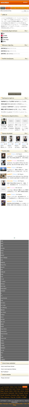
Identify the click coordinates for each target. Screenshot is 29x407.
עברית (22, 389)
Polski (16, 393)
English (2, 389)
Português (20, 393)
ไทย (26, 395)
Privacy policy (19, 403)
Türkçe (2, 397)
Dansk (15, 387)
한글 (18, 391)
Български (6, 387)
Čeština (12, 387)
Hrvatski (26, 389)
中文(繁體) (24, 397)
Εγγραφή (8, 8)
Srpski (18, 395)
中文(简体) (18, 397)
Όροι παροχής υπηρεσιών (7, 403)
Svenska (22, 395)
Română (26, 393)
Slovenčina (7, 395)
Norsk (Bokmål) (4, 393)
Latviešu (27, 391)
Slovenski (13, 395)
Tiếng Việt (12, 397)
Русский (2, 395)
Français (18, 389)
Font (25, 10)
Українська (7, 397)
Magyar (2, 391)
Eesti (10, 389)
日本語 (15, 391)
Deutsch (20, 387)
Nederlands (11, 393)
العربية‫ (1, 387)
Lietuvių (22, 391)
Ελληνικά (25, 386)
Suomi (14, 389)
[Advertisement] (14, 76)
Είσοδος (3, 8)
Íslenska (7, 391)
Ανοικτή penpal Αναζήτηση (15, 93)
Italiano (11, 391)
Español (7, 389)
